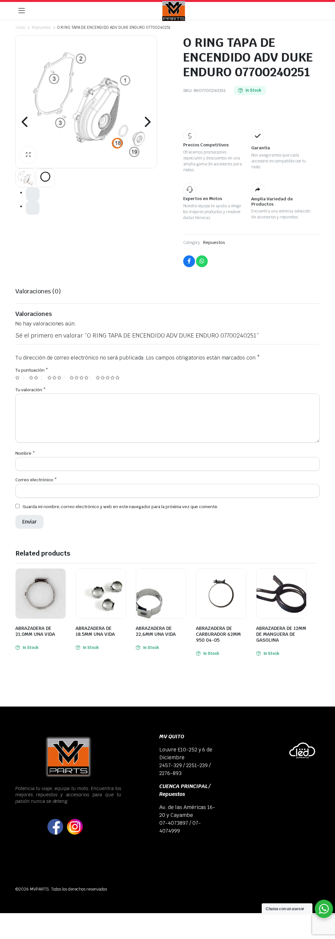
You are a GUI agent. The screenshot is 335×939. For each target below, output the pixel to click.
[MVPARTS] (173, 11)
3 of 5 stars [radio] (55, 378)
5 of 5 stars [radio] (108, 378)
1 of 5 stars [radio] (19, 378)
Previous (25, 122)
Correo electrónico (36, 480)
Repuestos (41, 27)
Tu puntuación (31, 370)
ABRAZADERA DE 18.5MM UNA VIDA (95, 631)
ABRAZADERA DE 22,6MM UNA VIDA (156, 631)
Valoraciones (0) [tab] (38, 291)
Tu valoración (30, 390)
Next (147, 122)
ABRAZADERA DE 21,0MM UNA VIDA (35, 631)
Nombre (25, 453)
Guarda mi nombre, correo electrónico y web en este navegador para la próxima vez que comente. (120, 506)
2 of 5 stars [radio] (35, 378)
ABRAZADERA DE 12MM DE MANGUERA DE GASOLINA (281, 634)
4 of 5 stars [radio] (80, 378)
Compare (60, 577)
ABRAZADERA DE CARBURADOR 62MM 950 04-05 (218, 634)
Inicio (20, 27)
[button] (28, 155)
